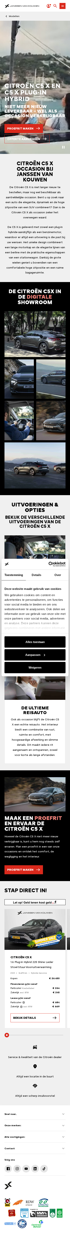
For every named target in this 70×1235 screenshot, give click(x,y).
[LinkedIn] (35, 1168)
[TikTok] (44, 1168)
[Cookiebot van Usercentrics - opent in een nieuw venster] (49, 564)
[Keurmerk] (7, 1202)
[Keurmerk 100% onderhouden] (39, 1213)
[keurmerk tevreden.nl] (10, 1223)
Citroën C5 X (21, 957)
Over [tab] (57, 575)
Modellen (14, 16)
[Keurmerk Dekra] (52, 1213)
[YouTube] (26, 1168)
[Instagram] (17, 1168)
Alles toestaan (35, 642)
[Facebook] (8, 1168)
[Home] (22, 6)
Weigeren (35, 667)
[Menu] (63, 6)
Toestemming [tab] (13, 575)
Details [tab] (36, 575)
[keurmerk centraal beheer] (37, 1223)
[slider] (6, 1035)
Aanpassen (32, 654)
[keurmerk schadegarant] (22, 1223)
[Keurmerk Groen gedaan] (59, 1213)
